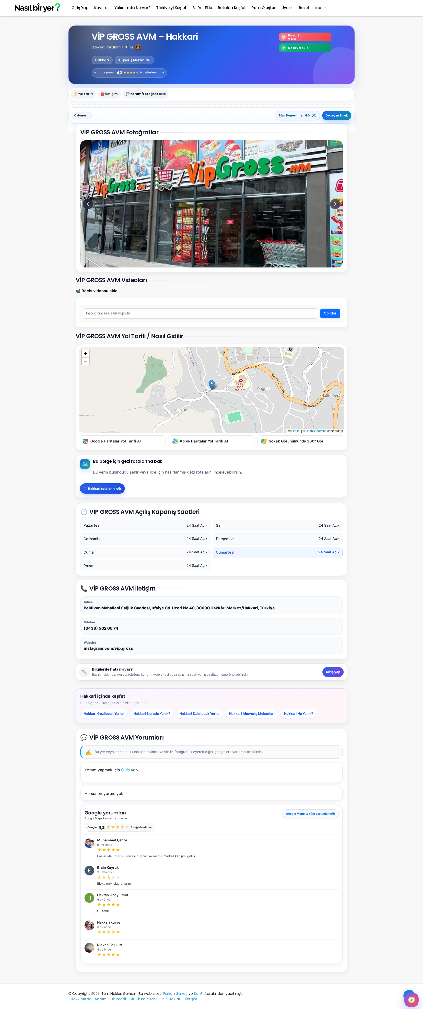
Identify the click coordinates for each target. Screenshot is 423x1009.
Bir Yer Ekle (202, 7)
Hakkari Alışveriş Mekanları (252, 713)
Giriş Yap (79, 7)
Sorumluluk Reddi (110, 999)
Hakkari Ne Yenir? (298, 713)
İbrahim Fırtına (120, 47)
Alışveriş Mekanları (134, 60)
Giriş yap (333, 672)
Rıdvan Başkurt (109, 945)
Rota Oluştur (264, 7)
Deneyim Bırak (337, 115)
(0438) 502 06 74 (101, 628)
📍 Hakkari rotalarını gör (102, 488)
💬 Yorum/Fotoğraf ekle (146, 94)
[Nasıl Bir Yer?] (34, 8)
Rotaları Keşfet (232, 7)
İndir (319, 7)
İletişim (191, 999)
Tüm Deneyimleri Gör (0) (297, 115)
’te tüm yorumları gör (310, 813)
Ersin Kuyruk (108, 868)
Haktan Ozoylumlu (112, 895)
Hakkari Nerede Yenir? (151, 713)
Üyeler (287, 7)
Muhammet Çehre (112, 840)
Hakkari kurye (108, 922)
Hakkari (102, 60)
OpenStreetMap (316, 431)
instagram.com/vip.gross (108, 648)
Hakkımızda (81, 999)
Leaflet (295, 431)
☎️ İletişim (109, 94)
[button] (138, 47)
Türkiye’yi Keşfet (171, 7)
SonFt (199, 993)
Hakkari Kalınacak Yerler (199, 713)
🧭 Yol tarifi (83, 94)
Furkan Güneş (175, 993)
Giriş (125, 769)
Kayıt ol (101, 7)
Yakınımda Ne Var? (132, 7)
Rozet (304, 7)
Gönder (330, 313)
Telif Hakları (170, 999)
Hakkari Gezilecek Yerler (104, 713)
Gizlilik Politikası (143, 999)
